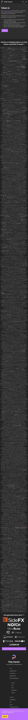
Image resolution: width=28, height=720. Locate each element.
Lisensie (12, 697)
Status (13, 692)
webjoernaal (13, 676)
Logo (11, 704)
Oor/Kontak (12, 673)
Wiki (12, 685)
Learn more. (11, 712)
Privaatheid (12, 699)
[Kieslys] (26, 1)
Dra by (13, 683)
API (10, 702)
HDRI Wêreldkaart (14, 678)
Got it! (5, 716)
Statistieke (14, 690)
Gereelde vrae (13, 671)
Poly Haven (8, 2)
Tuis (11, 668)
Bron (12, 687)
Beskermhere (15, 42)
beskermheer (8, 10)
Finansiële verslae (14, 707)
